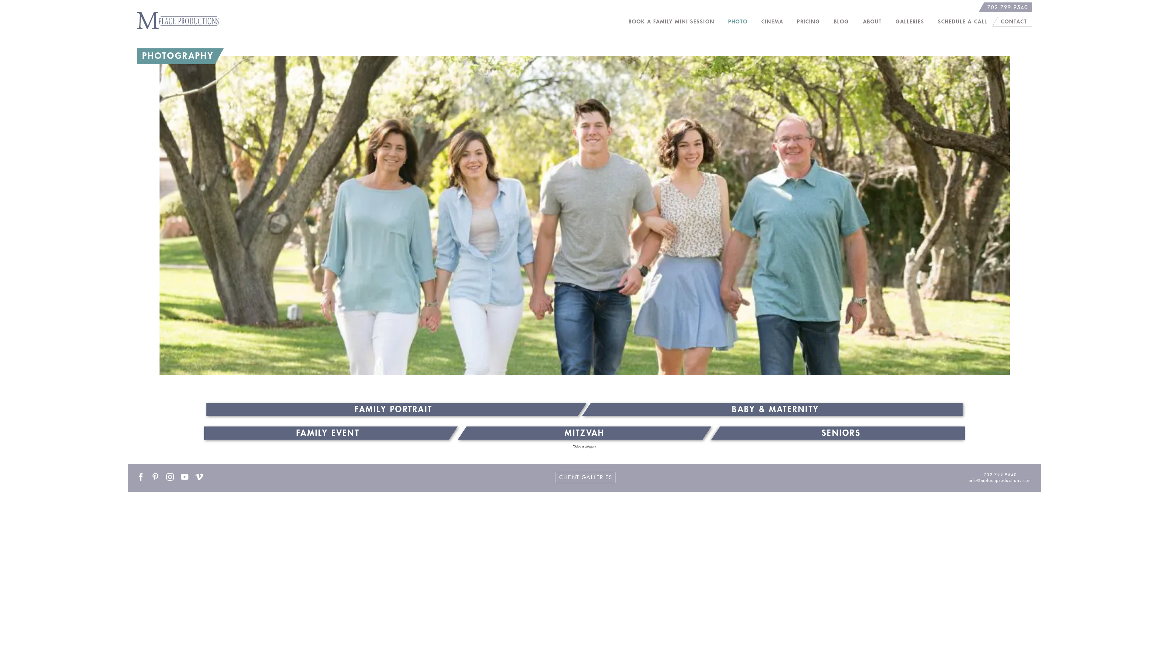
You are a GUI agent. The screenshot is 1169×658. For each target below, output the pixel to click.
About (872, 21)
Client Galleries (585, 477)
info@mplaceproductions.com (1000, 481)
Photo (738, 21)
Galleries (910, 21)
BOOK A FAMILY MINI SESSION (671, 21)
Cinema (772, 21)
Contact (1014, 21)
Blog (841, 21)
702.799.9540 (1007, 7)
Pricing (808, 21)
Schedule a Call (962, 21)
